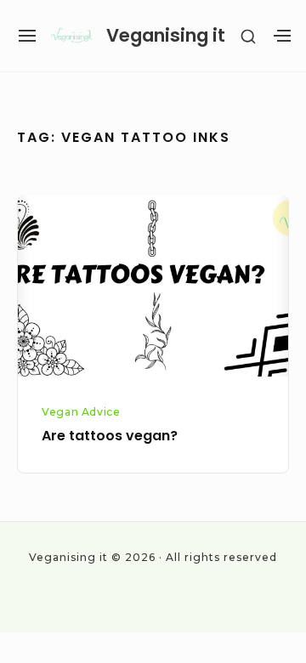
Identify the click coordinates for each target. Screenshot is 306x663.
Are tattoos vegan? (110, 435)
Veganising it (165, 35)
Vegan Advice (81, 411)
